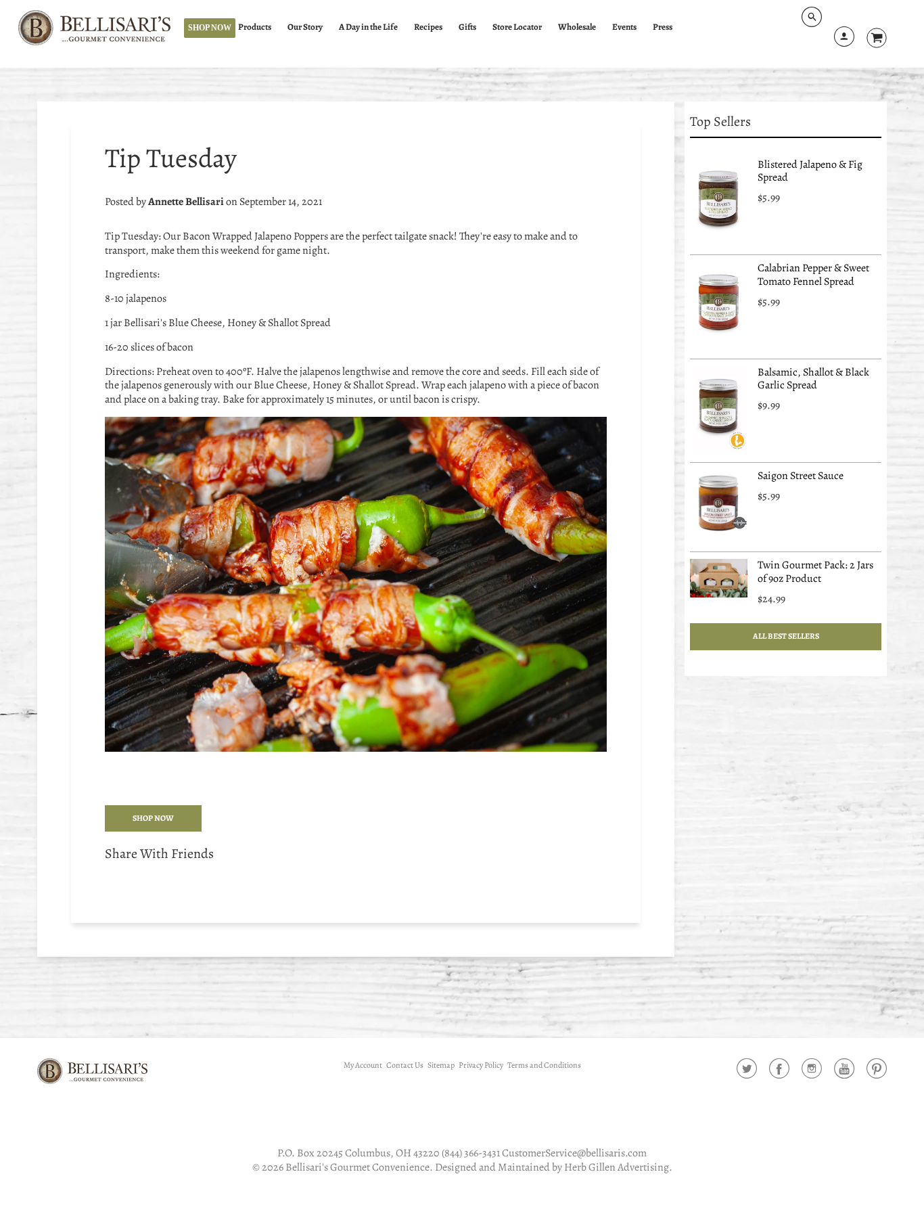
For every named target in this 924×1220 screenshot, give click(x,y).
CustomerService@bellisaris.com (574, 1153)
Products (254, 27)
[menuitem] (261, 27)
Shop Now (209, 27)
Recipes (428, 27)
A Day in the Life (368, 27)
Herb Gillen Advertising (616, 1167)
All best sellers (786, 636)
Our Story (305, 27)
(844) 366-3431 (471, 1153)
